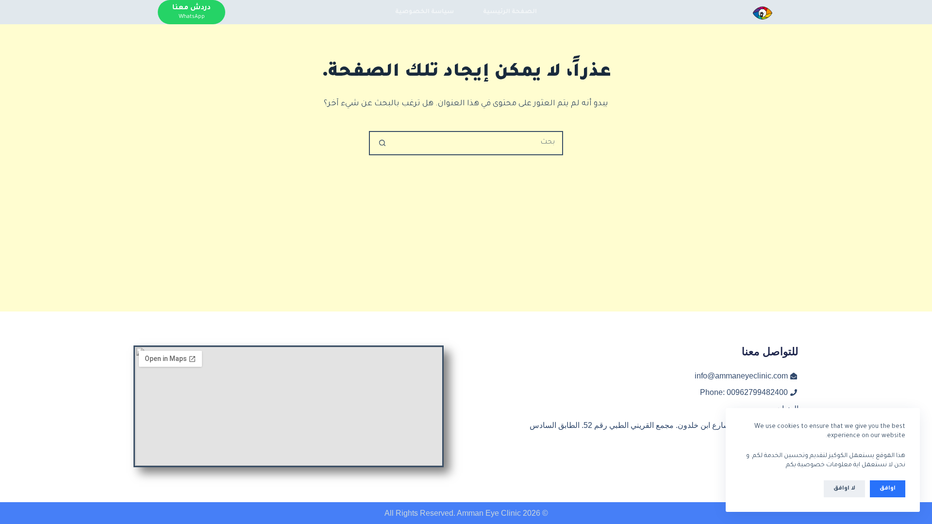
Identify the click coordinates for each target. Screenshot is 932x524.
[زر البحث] (382, 143)
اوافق (888, 489)
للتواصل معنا (770, 351)
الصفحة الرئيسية (510, 12)
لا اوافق (844, 489)
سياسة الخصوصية (424, 12)
